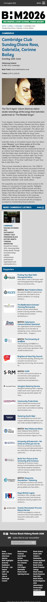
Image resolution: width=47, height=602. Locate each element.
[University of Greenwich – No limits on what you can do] (10, 442)
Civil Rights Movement (22, 568)
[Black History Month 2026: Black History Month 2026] (23, 17)
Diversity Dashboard (6, 563)
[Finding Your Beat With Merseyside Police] (10, 277)
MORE (39, 207)
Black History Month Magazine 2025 (39, 580)
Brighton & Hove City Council (30, 356)
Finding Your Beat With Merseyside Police (27, 276)
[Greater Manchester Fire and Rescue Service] (10, 508)
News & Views (7, 553)
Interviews (5, 556)
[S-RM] (10, 372)
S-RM (27, 371)
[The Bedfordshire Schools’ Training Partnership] (10, 308)
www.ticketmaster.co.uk (20, 69)
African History (23, 560)
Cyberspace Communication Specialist (29, 323)
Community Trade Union (28, 401)
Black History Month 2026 (38, 552)
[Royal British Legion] (10, 496)
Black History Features (22, 552)
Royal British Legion (26, 493)
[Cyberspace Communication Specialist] (10, 323)
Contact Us (37, 590)
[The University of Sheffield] (10, 340)
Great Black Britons (22, 557)
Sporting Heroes (23, 574)
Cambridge (18, 26)
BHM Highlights (7, 560)
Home (4, 26)
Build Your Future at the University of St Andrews (28, 459)
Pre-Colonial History (22, 563)
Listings (10, 26)
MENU (39, 3)
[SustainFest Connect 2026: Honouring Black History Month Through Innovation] (12, 217)
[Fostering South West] (10, 417)
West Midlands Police (33, 428)
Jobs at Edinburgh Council (5, 578)
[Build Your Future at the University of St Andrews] (10, 460)
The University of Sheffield (28, 340)
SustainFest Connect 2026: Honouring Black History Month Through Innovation (11, 238)
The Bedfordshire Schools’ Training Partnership (28, 305)
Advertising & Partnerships (38, 586)
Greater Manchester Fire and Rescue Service (30, 509)
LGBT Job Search (5, 573)
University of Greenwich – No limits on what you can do (30, 442)
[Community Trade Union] (10, 402)
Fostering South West (26, 416)
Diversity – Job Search (7, 568)
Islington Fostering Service (29, 386)
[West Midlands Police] (10, 431)
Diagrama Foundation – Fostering (27, 479)
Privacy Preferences (39, 593)
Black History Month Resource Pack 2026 (39, 574)
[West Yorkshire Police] (10, 292)
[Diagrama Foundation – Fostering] (10, 480)
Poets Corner (22, 572)
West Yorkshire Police (33, 290)
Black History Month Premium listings (38, 567)
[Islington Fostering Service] (10, 386)
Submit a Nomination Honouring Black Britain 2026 (39, 559)
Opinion (4, 558)
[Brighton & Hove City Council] (10, 359)
